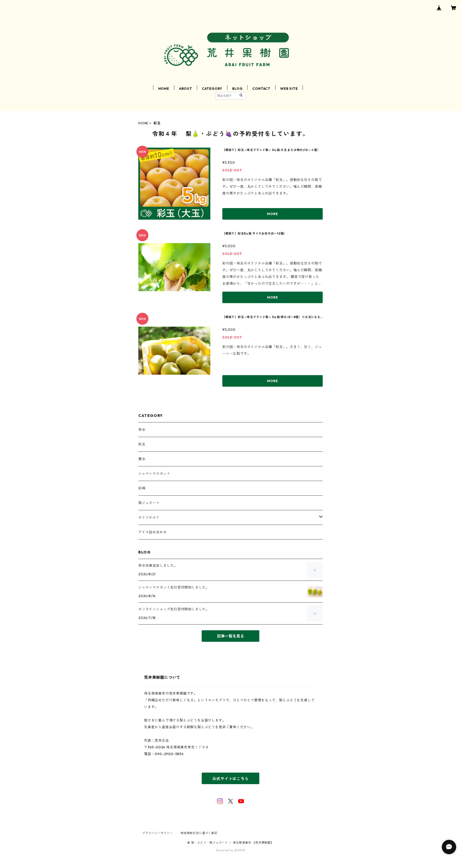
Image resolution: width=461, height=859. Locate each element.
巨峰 (142, 488)
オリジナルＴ (149, 517)
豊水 (142, 459)
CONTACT (261, 88)
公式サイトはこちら (230, 778)
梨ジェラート (149, 503)
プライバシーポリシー (157, 833)
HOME (163, 88)
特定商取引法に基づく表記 (199, 833)
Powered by (225, 850)
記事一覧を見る (230, 636)
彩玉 (142, 444)
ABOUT (185, 88)
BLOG (237, 88)
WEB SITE (289, 88)
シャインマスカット (154, 473)
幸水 (142, 429)
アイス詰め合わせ (152, 532)
